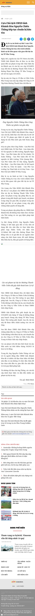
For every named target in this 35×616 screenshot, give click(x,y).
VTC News (30, 384)
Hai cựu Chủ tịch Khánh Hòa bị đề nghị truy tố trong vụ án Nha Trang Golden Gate (16, 423)
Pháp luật (5, 567)
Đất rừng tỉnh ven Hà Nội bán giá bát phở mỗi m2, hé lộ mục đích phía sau (16, 464)
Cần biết (4, 575)
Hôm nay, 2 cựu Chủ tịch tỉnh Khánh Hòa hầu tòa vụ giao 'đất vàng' (17, 415)
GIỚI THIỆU (20, 586)
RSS (13, 586)
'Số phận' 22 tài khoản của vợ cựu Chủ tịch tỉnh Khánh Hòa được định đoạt (17, 402)
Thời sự (4, 561)
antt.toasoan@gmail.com (20, 434)
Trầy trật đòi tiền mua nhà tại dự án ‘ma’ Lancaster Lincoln (16, 470)
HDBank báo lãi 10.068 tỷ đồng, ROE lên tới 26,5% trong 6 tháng (23, 513)
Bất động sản (23, 575)
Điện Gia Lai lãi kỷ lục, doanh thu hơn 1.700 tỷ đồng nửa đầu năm (23, 501)
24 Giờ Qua (22, 571)
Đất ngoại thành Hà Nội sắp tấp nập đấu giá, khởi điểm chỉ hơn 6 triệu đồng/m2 (16, 456)
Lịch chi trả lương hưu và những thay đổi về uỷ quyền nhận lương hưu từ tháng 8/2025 (22, 490)
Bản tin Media (6, 571)
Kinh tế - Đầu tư (24, 567)
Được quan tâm (8, 483)
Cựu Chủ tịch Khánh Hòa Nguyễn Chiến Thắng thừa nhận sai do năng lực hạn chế (17, 409)
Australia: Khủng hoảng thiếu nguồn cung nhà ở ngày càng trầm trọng (16, 448)
